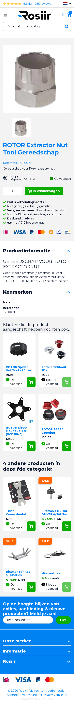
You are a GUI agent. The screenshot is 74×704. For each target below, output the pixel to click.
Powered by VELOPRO (37, 699)
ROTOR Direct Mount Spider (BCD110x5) (16, 431)
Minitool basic (51, 573)
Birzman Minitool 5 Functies (18, 573)
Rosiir (9, 661)
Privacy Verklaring (55, 695)
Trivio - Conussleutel (16, 512)
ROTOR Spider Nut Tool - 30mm (18, 368)
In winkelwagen (46, 191)
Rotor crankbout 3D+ (53, 368)
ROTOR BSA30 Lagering (52, 431)
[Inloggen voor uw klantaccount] (62, 15)
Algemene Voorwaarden (23, 695)
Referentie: (10, 163)
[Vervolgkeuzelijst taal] (67, 3)
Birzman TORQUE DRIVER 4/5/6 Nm (54, 512)
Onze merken (17, 641)
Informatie (14, 651)
